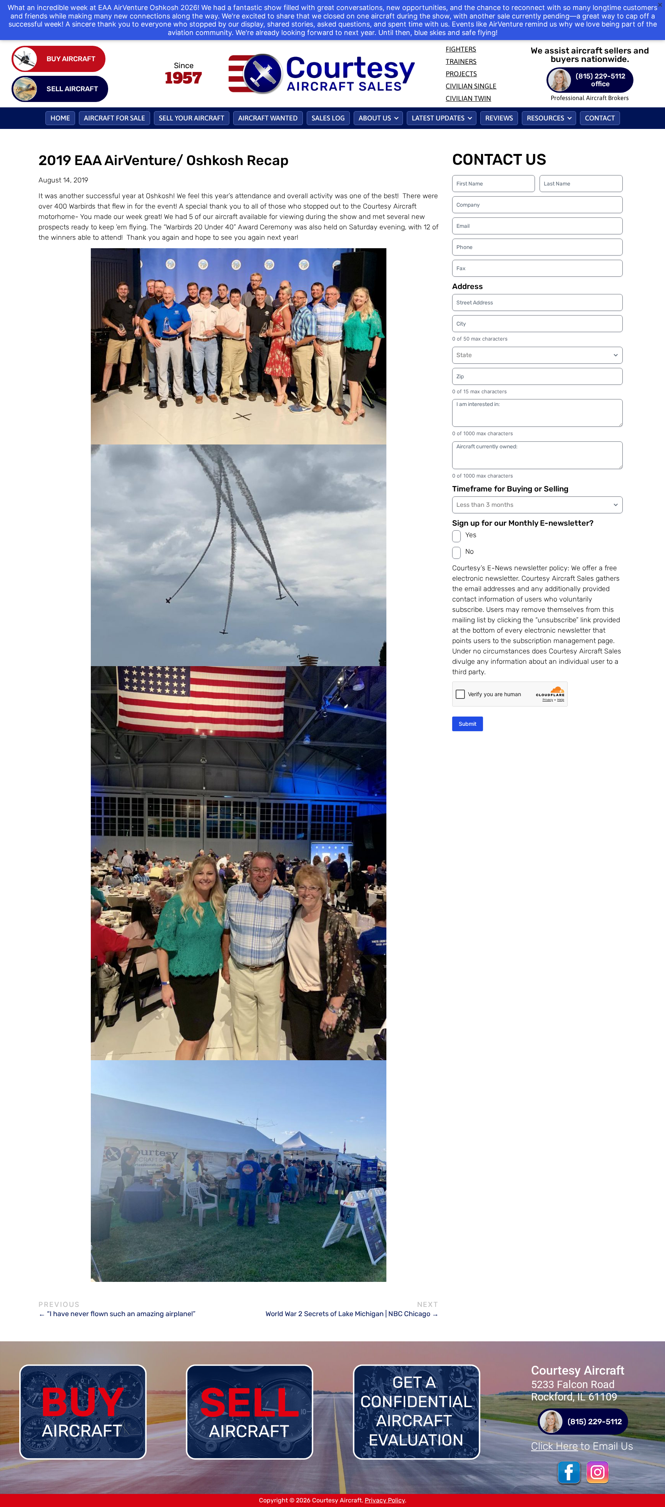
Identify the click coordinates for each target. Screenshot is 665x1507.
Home (60, 118)
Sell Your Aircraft (191, 118)
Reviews (499, 118)
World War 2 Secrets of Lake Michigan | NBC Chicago (348, 1314)
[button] (378, 118)
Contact (600, 118)
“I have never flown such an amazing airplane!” (121, 1314)
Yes (470, 535)
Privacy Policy (385, 1500)
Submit (467, 723)
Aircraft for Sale (114, 118)
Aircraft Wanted (268, 118)
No (469, 551)
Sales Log (328, 118)
